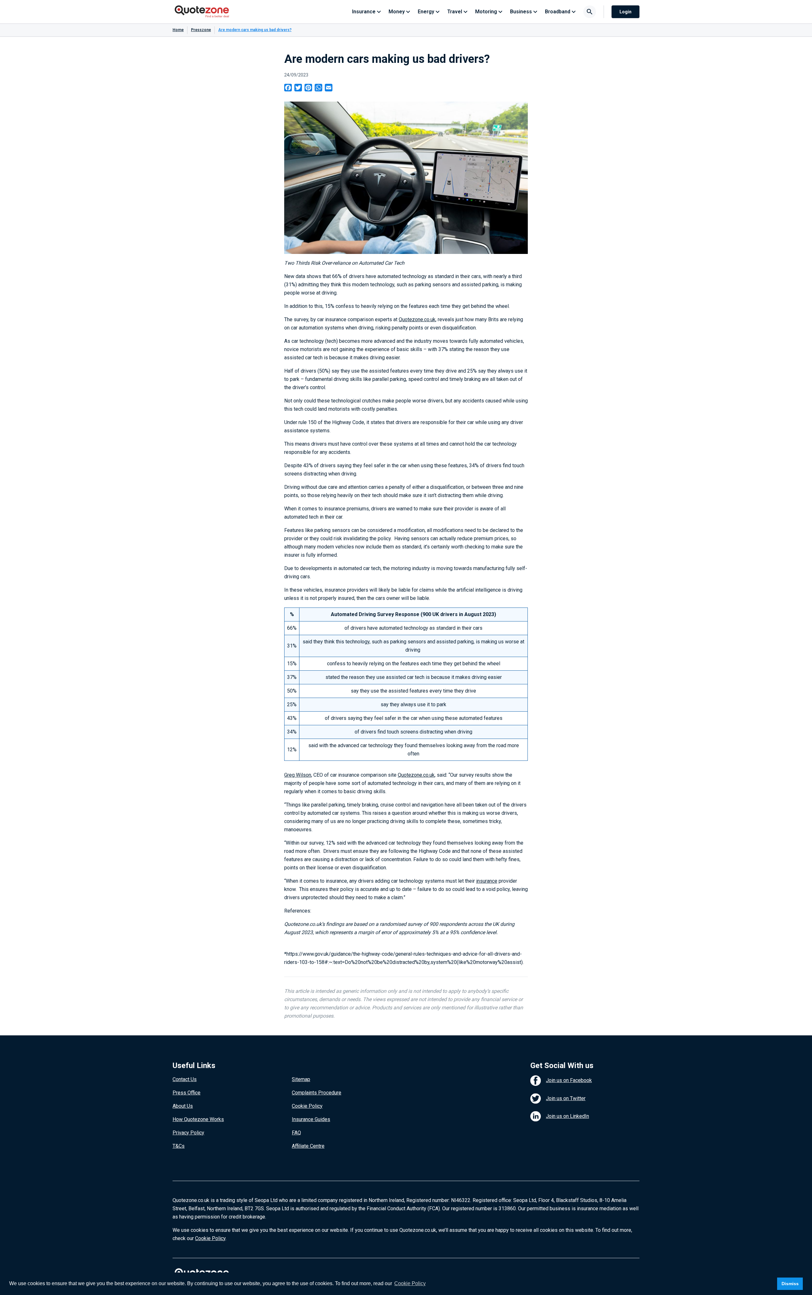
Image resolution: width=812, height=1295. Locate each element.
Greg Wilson (297, 775)
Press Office (186, 1093)
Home (178, 30)
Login (625, 11)
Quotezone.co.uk (417, 319)
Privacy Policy (188, 1133)
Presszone (201, 30)
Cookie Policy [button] (410, 1283)
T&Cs (179, 1146)
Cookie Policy (307, 1106)
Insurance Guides (311, 1119)
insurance (486, 881)
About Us (183, 1106)
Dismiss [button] (790, 1283)
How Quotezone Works (198, 1119)
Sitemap (301, 1079)
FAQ (296, 1133)
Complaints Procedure (316, 1093)
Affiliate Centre (308, 1146)
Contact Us (185, 1079)
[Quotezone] (202, 11)
